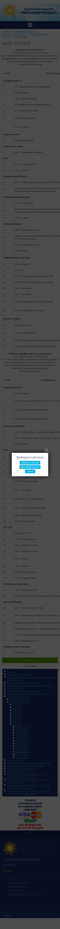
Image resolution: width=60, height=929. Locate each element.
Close (46, 450)
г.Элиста (30, 471)
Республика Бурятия (30, 467)
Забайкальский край (30, 463)
